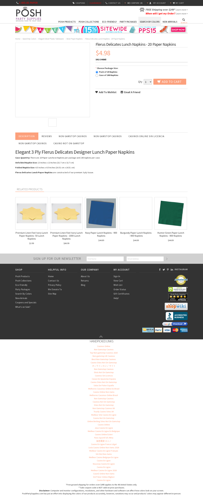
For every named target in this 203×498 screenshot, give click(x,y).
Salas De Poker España (104, 385)
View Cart (118, 280)
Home (17, 39)
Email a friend (132, 92)
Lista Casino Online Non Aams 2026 (104, 447)
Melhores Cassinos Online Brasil (104, 395)
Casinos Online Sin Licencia (146, 136)
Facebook (160, 269)
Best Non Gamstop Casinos (104, 359)
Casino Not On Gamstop (68, 143)
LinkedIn (172, 269)
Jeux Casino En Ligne (104, 428)
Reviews (47, 136)
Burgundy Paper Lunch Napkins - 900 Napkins (136, 234)
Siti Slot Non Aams (104, 454)
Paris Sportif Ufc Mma (103, 437)
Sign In (117, 276)
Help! (116, 298)
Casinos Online (103, 346)
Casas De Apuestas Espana (104, 379)
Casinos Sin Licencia (104, 375)
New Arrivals (170, 21)
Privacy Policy (54, 285)
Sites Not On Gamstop (104, 405)
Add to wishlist (107, 92)
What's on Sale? (22, 307)
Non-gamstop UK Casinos (104, 356)
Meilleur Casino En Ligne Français (103, 450)
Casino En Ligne (104, 460)
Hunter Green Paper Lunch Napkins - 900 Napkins (170, 234)
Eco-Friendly (109, 21)
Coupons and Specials (25, 302)
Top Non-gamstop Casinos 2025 (104, 352)
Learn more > (182, 9)
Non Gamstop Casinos (73, 136)
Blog (83, 285)
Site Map (52, 293)
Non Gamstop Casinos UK (104, 408)
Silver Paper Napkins (74, 39)
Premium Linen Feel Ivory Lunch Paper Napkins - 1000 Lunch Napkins (66, 235)
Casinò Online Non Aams (103, 473)
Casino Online (104, 424)
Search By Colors (150, 21)
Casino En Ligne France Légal (104, 444)
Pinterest (168, 269)
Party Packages (128, 21)
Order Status (120, 289)
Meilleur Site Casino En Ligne (103, 414)
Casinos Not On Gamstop (104, 401)
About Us (85, 276)
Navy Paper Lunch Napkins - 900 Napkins (101, 234)
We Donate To (55, 289)
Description (27, 136)
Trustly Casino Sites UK (104, 411)
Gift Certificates (121, 293)
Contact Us (53, 280)
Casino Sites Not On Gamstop (104, 362)
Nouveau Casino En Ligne (104, 464)
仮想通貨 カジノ (103, 441)
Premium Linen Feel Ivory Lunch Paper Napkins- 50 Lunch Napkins (31, 235)
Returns (85, 280)
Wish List (118, 285)
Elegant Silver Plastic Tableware (51, 39)
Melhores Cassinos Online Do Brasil (103, 388)
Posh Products (67, 21)
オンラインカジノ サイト (103, 365)
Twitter (164, 269)
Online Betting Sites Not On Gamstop (103, 421)
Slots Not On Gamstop (104, 372)
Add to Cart (171, 82)
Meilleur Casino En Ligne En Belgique (104, 431)
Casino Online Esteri (104, 434)
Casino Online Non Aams (103, 392)
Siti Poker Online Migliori (104, 477)
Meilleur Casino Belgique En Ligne (103, 457)
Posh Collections (89, 21)
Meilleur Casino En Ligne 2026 (104, 470)
